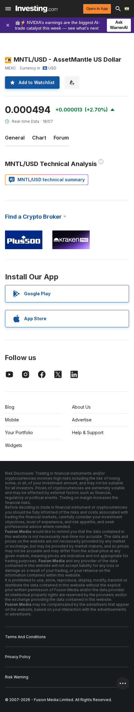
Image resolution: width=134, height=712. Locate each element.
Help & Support (87, 432)
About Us (81, 407)
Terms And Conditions (25, 636)
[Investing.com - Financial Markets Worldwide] (37, 8)
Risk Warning (16, 677)
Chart (39, 138)
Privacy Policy (18, 656)
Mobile (12, 419)
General (15, 138)
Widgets (13, 445)
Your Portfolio (19, 432)
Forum (61, 138)
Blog (9, 407)
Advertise (82, 419)
